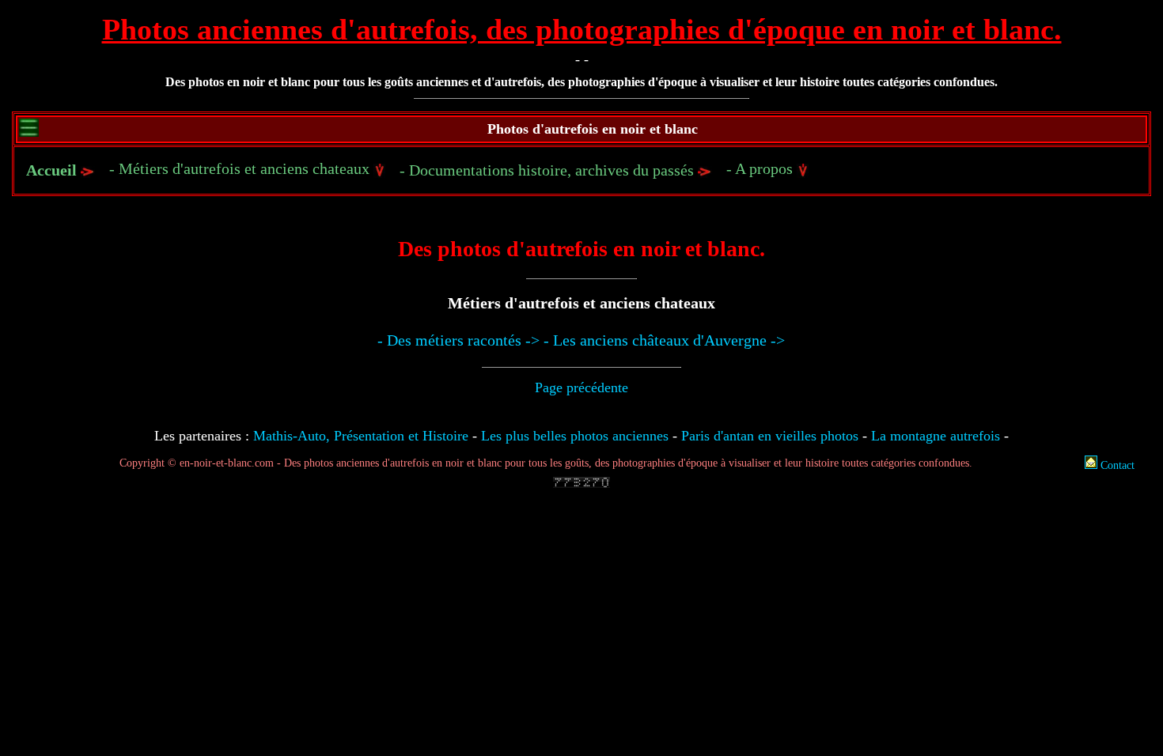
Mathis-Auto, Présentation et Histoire (360, 436)
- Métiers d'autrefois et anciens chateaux (241, 168)
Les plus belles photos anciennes (575, 436)
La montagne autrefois (935, 436)
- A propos (761, 168)
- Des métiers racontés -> (458, 340)
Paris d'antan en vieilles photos (769, 436)
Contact (1116, 465)
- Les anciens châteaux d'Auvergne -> (664, 340)
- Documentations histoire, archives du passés (549, 170)
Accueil (51, 170)
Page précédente (581, 387)
